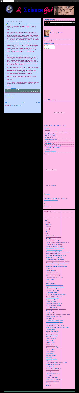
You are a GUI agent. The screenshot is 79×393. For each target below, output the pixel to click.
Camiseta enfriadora (50, 235)
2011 (46, 219)
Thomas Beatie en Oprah (51, 346)
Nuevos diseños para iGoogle (52, 240)
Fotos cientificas (49, 310)
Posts (46, 45)
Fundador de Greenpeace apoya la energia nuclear (57, 262)
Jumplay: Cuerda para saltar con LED (54, 246)
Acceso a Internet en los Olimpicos (54, 379)
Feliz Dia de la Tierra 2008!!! (52, 290)
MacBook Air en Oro (50, 279)
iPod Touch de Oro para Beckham (53, 368)
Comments (48, 48)
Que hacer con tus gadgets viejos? (54, 250)
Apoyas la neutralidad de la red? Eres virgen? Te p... (58, 261)
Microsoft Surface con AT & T (52, 370)
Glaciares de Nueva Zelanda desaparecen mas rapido (58, 251)
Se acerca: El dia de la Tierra (52, 299)
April (47, 233)
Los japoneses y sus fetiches (52, 323)
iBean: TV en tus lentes (51, 238)
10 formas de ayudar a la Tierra (53, 288)
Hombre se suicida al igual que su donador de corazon (58, 314)
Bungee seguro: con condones (53, 253)
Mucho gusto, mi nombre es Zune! (53, 316)
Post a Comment (10, 97)
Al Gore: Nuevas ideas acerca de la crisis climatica (57, 327)
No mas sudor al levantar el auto (53, 274)
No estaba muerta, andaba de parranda (54, 320)
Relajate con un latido (51, 301)
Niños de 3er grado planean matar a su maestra (56, 362)
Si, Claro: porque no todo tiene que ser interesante (56, 132)
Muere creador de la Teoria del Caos (54, 303)
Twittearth (48, 281)
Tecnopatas (47, 130)
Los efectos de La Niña (51, 355)
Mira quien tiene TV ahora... (52, 331)
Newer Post (7, 102)
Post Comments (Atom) (16, 105)
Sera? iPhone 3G (50, 353)
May (47, 231)
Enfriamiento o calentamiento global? (54, 322)
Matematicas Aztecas (51, 349)
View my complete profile (56, 32)
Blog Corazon (48, 149)
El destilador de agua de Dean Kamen (54, 277)
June (47, 229)
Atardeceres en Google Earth (52, 298)
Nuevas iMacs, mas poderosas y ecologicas (56, 255)
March (47, 385)
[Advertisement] (23, 19)
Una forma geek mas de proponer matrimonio (56, 309)
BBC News (13, 88)
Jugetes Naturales (50, 318)
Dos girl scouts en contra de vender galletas (56, 294)
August (48, 226)
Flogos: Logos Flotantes (51, 307)
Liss (52, 30)
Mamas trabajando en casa (51, 139)
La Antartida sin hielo (50, 342)
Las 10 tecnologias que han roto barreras (55, 248)
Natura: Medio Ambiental (50, 133)
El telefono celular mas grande (53, 373)
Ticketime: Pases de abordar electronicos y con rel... (58, 242)
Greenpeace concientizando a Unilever (54, 285)
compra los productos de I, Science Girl (52, 125)
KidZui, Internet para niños (52, 336)
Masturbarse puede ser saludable (53, 305)
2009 (46, 220)
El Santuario (49, 360)
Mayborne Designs (49, 137)
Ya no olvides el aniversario (52, 292)
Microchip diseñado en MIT (52, 377)
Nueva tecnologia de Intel (51, 359)
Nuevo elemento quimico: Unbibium (54, 257)
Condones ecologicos (51, 338)
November (48, 224)
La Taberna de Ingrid (49, 143)
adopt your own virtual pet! (51, 185)
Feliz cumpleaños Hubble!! (52, 272)
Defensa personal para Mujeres (53, 333)
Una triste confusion (50, 283)
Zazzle (64, 125)
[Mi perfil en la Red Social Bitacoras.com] (47, 206)
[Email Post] (37, 90)
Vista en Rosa (49, 371)
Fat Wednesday (49, 375)
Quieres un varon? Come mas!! (53, 275)
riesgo (38, 91)
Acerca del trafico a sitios (50, 151)
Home (23, 102)
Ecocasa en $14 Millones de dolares (54, 244)
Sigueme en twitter (48, 40)
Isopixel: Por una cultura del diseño (53, 145)
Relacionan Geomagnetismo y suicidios (55, 259)
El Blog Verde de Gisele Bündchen (52, 147)
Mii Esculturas (49, 268)
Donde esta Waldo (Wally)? (52, 334)
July (47, 228)
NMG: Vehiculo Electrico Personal (53, 237)
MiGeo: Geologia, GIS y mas (51, 135)
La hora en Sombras (50, 351)
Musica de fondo (49, 340)
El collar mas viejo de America (53, 364)
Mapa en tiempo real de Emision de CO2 (55, 325)
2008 (46, 222)
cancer (24, 91)
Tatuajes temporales (50, 329)
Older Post (38, 102)
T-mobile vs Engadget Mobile (52, 381)
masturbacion (33, 91)
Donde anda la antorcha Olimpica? (53, 347)
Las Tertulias (48, 141)
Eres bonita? (49, 357)
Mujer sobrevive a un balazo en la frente (55, 287)
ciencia (27, 91)
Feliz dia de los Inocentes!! (52, 383)
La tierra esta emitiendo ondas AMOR (54, 296)
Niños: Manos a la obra (51, 312)
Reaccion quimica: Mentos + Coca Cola (55, 264)
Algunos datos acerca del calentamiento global (56, 266)
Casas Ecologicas (50, 344)
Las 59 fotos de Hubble (51, 270)
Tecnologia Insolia (50, 366)
